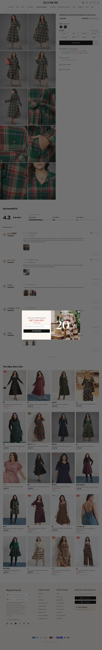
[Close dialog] (79, 312)
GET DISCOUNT (36, 331)
